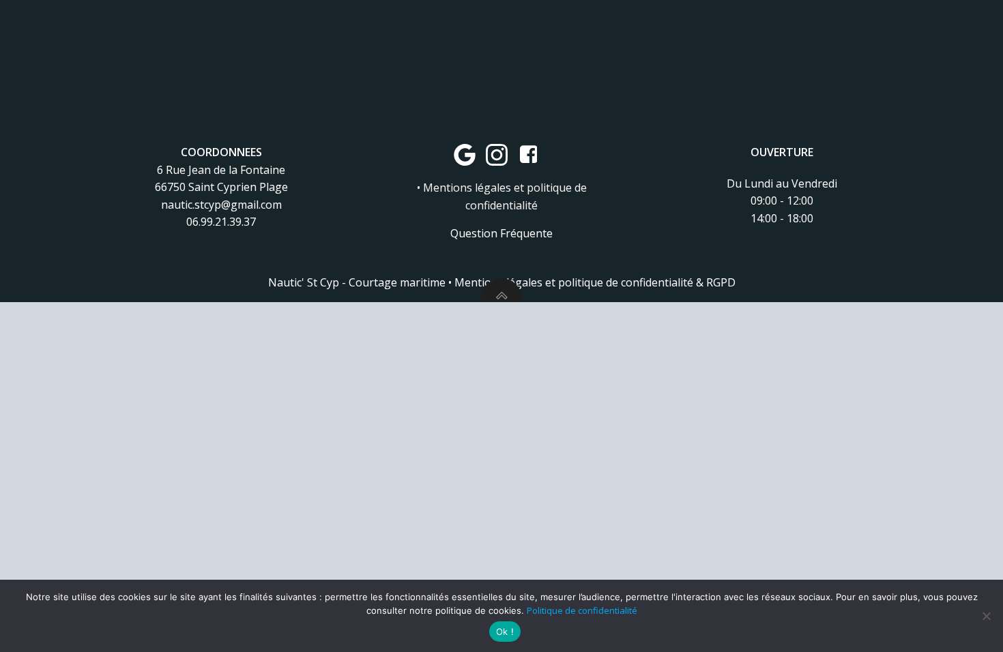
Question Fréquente (501, 233)
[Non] (986, 616)
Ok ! (505, 631)
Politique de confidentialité (582, 610)
